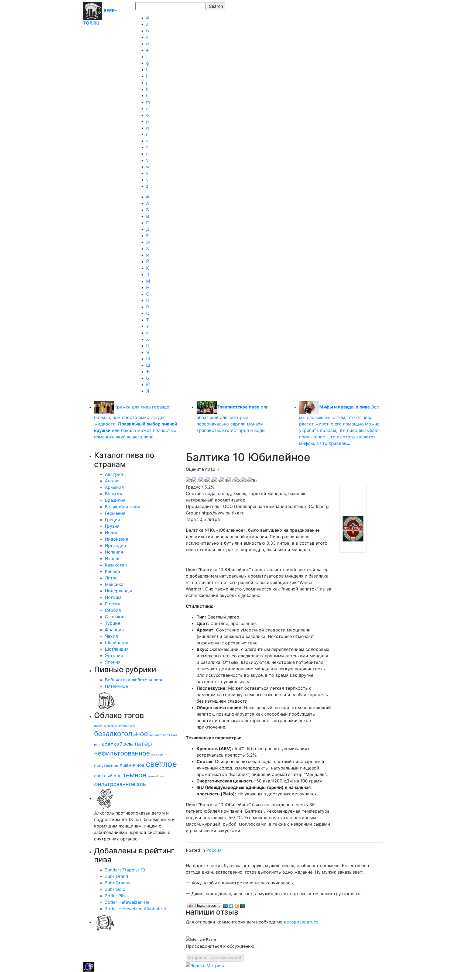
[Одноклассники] (237, 904)
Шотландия (117, 649)
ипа (97, 745)
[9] (244, 480)
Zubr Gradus (117, 882)
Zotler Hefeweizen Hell (128, 902)
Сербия (113, 610)
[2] (195, 480)
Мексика (114, 584)
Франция (114, 629)
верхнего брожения (163, 735)
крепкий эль (117, 744)
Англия (112, 480)
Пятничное (116, 686)
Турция (112, 623)
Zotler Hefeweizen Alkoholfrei (135, 908)
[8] (237, 480)
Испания (114, 552)
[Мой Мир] (242, 904)
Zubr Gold (115, 889)
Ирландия (115, 545)
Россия (112, 603)
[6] (223, 480)
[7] (230, 480)
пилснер (157, 754)
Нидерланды (118, 590)
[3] (202, 480)
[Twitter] (231, 904)
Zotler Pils (115, 895)
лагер (143, 744)
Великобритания (122, 506)
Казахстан (116, 565)
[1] (189, 480)
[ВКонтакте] (225, 904)
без (132, 726)
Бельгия (113, 493)
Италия (113, 558)
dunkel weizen (104, 726)
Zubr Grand (116, 876)
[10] (252, 480)
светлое (161, 764)
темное (134, 775)
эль (141, 784)
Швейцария (117, 642)
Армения (114, 487)
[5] (216, 480)
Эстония (114, 655)
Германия (115, 513)
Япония (113, 662)
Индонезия (116, 539)
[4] (209, 480)
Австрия (114, 474)
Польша (113, 597)
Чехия (111, 636)
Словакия (115, 616)
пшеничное (132, 765)
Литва (111, 578)
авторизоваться (301, 922)
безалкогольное (121, 733)
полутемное (106, 765)
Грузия (112, 526)
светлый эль (107, 775)
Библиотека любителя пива (134, 679)
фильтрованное (114, 784)
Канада (112, 571)
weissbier (122, 726)
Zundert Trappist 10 (125, 870)
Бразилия (115, 500)
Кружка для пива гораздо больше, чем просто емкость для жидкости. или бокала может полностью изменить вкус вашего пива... (135, 421)
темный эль (156, 776)
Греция (112, 519)
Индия (111, 532)
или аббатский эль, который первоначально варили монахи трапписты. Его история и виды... (233, 418)
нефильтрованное (122, 753)
